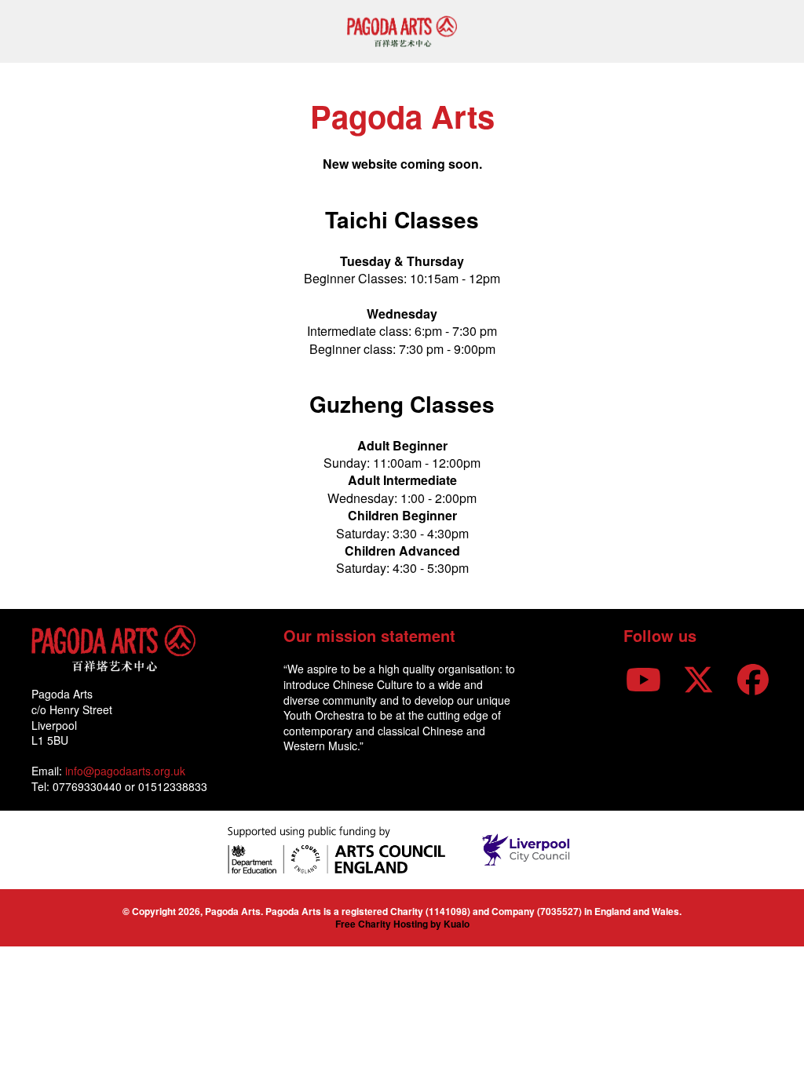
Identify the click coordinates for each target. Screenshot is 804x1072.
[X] (698, 677)
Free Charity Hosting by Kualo (402, 924)
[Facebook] (753, 677)
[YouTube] (643, 677)
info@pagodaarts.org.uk (125, 770)
